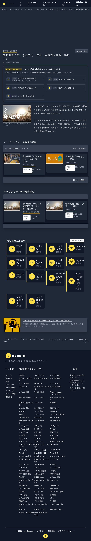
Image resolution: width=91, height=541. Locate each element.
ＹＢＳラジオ (24, 432)
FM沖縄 (53, 501)
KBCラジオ (23, 485)
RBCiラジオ (23, 501)
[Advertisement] (45, 28)
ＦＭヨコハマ (39, 414)
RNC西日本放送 (25, 474)
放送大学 (22, 509)
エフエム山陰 (24, 464)
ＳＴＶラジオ (55, 375)
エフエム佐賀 (39, 488)
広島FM (37, 468)
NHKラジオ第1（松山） (41, 481)
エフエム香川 (39, 474)
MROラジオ (54, 426)
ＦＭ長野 (22, 435)
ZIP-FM (37, 438)
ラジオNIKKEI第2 (56, 504)
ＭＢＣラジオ (39, 498)
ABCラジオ (54, 444)
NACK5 (22, 414)
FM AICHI (54, 438)
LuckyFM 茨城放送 (57, 414)
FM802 (21, 375)
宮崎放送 (53, 495)
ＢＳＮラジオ (39, 420)
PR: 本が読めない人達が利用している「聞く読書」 (47, 321)
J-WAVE (22, 411)
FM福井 (53, 429)
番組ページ (27, 171)
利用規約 (51, 531)
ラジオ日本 (38, 411)
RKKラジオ (38, 492)
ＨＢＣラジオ (39, 375)
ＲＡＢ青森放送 (56, 378)
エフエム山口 (24, 471)
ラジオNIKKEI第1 (41, 504)
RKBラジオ (54, 480)
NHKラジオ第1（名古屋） (41, 446)
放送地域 (9, 397)
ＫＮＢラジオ (24, 426)
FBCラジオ (38, 429)
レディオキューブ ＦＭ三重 (26, 446)
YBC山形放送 (39, 392)
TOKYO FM (54, 408)
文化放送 (53, 403)
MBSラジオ (23, 450)
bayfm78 (53, 411)
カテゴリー (10, 384)
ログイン (79, 2)
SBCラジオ (54, 432)
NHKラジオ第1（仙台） (26, 404)
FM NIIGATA (55, 420)
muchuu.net (28, 531)
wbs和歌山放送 (24, 459)
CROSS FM (54, 485)
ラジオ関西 (54, 453)
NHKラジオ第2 (40, 509)
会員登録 (9, 378)
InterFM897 (39, 408)
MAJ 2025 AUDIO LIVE (41, 514)
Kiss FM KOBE (40, 453)
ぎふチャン (23, 438)
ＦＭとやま (38, 426)
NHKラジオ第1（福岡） (26, 505)
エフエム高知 (55, 477)
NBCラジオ (54, 488)
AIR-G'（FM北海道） (25, 379)
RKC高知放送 (39, 477)
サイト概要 (41, 531)
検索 (7, 381)
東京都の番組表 (77, 241)
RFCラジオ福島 (25, 397)
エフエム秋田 (24, 392)
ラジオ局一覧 (11, 387)
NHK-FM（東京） (56, 509)
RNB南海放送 (55, 474)
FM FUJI (37, 432)
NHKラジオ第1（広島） (26, 481)
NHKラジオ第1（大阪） (41, 460)
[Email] (45, 536)
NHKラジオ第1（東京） (26, 422)
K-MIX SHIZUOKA (57, 441)
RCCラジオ (23, 468)
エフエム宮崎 (24, 498)
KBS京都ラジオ (40, 456)
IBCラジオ (38, 383)
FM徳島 (53, 471)
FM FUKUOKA (24, 488)
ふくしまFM (39, 397)
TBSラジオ (38, 403)
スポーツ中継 (11, 394)
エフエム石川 (24, 429)
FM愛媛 (22, 477)
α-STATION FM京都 (57, 456)
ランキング (10, 391)
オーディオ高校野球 (26, 513)
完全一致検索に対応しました (77, 389)
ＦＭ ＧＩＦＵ (24, 441)
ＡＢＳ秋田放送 (56, 387)
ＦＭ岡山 (53, 464)
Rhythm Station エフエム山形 (57, 393)
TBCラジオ (23, 387)
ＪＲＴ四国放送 (40, 471)
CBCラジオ (38, 435)
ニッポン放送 (24, 408)
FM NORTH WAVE (41, 378)
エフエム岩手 (55, 383)
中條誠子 (15, 62)
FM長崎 (22, 492)
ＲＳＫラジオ (39, 464)
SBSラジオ (38, 441)
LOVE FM (38, 485)
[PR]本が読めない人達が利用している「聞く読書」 (77, 383)
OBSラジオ (23, 495)
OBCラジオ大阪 (40, 450)
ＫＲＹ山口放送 (56, 468)
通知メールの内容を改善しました (77, 376)
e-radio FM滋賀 (25, 456)
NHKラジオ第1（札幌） (57, 398)
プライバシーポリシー (66, 531)
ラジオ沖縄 (38, 501)
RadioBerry (38, 417)
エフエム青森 (24, 383)
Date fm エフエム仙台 (41, 388)
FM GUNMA (54, 417)
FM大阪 (22, 453)
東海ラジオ (54, 435)
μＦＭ (52, 498)
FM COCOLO (55, 450)
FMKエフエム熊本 (57, 492)
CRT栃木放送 (24, 417)
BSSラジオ (54, 459)
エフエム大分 (39, 495)
